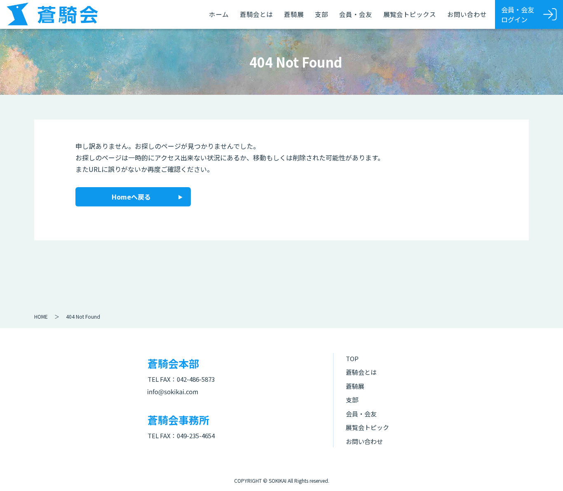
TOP (352, 358)
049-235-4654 (196, 435)
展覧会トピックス (409, 14)
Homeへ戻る (131, 197)
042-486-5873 (196, 379)
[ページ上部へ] (544, 472)
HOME (41, 316)
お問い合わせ (467, 14)
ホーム (219, 14)
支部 (321, 14)
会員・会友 (355, 14)
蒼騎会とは (256, 14)
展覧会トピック (367, 427)
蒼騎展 (294, 14)
